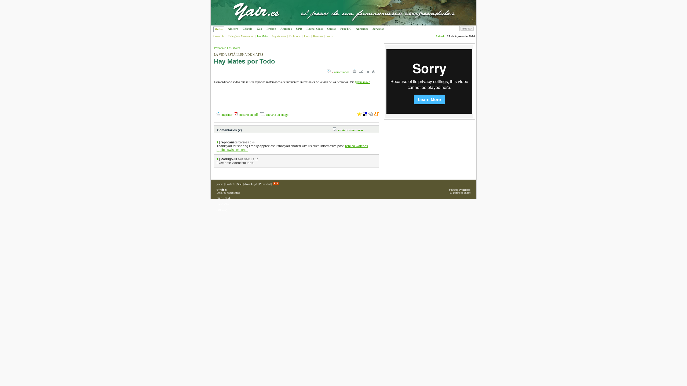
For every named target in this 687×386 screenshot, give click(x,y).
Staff (239, 184)
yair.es (220, 184)
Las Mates (233, 48)
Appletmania (279, 36)
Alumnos (286, 28)
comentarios (340, 72)
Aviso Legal (250, 184)
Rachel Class (315, 28)
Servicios (378, 28)
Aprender (362, 28)
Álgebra (233, 28)
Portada (219, 48)
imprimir (226, 115)
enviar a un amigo (277, 115)
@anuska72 (362, 82)
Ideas (306, 36)
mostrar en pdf (248, 115)
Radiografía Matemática (240, 36)
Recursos (318, 36)
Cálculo (247, 28)
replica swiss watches (232, 150)
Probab (271, 28)
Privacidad (265, 184)
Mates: (219, 29)
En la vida (294, 36)
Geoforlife (218, 36)
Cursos (331, 28)
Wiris (329, 36)
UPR (299, 28)
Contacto (230, 184)
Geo (259, 28)
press (466, 189)
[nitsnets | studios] (451, 24)
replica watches (356, 146)
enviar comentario (350, 130)
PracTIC (345, 28)
